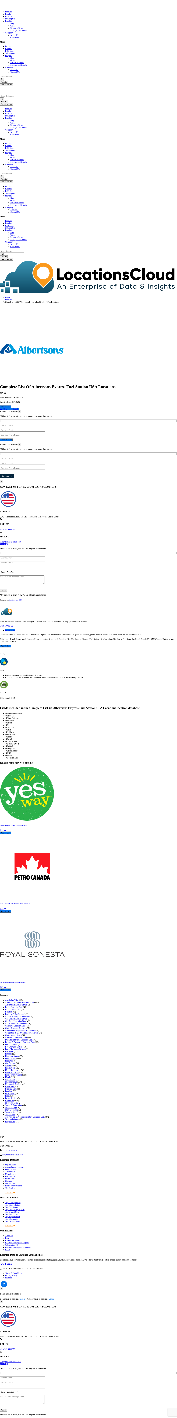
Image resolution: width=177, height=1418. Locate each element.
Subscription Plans (12, 1245)
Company (9, 33)
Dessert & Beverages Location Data (20, 1042)
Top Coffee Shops (12, 1221)
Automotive (10, 1172)
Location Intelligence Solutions (18, 1247)
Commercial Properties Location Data (20, 1030)
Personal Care (11, 1089)
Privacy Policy (11, 1275)
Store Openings (11, 1110)
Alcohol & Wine (12, 1000)
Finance (8, 1054)
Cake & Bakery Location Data (17, 1016)
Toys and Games (12, 1119)
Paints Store (10, 1086)
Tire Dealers (10, 1114)
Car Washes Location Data (16, 1023)
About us (9, 1236)
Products (8, 12)
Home (7, 297)
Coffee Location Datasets (15, 1028)
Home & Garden (12, 1072)
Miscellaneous (11, 1082)
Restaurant (9, 1100)
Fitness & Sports (12, 1056)
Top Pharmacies (11, 1219)
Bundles (8, 14)
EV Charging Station (13, 1047)
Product (8, 300)
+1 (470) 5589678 (7, 529)
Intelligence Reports (18, 30)
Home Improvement (13, 1075)
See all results (6, 85)
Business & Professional (15, 1014)
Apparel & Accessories (14, 1167)
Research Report (17, 28)
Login (51, 1299)
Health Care (10, 1068)
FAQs (7, 1250)
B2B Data (9, 16)
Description (10, 630)
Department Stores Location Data (19, 1040)
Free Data (9, 1061)
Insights (8, 21)
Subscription (10, 19)
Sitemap (8, 1278)
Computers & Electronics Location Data (21, 1033)
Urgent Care (10, 1121)
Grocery (8, 1065)
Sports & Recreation (13, 1105)
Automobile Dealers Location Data (19, 1002)
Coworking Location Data (16, 1037)
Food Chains (10, 1058)
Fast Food (9, 1051)
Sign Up (23, 1299)
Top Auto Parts (11, 1214)
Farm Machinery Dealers (15, 1049)
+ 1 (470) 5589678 (10, 1150)
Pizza (7, 1096)
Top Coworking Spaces (14, 1209)
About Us (14, 35)
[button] (88, 42)
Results (4, 82)
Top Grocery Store (12, 1202)
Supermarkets (10, 1112)
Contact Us (15, 37)
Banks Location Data (14, 1007)
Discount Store (11, 1044)
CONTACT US (6, 626)
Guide (12, 26)
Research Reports (12, 1240)
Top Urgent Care (12, 1212)
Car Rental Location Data (15, 1021)
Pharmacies (10, 1093)
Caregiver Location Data (15, 1026)
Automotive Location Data (16, 1005)
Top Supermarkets (12, 1217)
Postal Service (11, 1098)
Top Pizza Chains (12, 1205)
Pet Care (8, 1091)
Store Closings (11, 1107)
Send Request (6, 440)
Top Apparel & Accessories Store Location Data (25, 1117)
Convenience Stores (13, 1035)
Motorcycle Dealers (13, 1084)
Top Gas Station (11, 1207)
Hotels (7, 1077)
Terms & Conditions (13, 1273)
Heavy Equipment (12, 1070)
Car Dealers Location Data (16, 1019)
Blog (12, 23)
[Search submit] (2, 79)
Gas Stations (10, 1063)
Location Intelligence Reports (17, 1243)
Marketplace (10, 1079)
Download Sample (11, 409)
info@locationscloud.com (10, 542)
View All (9, 1192)
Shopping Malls (11, 1103)
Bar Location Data (12, 1009)
